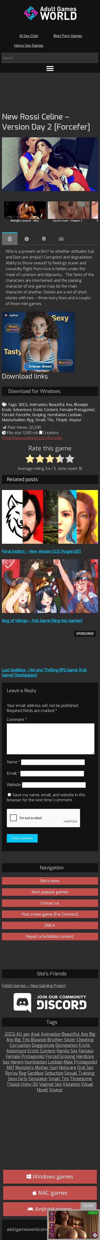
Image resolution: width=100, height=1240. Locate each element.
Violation (71, 1084)
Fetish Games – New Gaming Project (34, 985)
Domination (66, 1045)
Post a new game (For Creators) (50, 914)
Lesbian (75, 414)
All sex (23, 1034)
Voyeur (75, 419)
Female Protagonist (77, 409)
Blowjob (81, 404)
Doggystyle (43, 1045)
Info (26, 239)
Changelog (44, 239)
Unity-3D (29, 1084)
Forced (8, 414)
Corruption (20, 1045)
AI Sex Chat (28, 35)
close (88, 1206)
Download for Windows (34, 391)
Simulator (38, 1079)
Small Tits (44, 419)
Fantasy (85, 1051)
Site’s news (50, 880)
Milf (10, 1068)
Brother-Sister (61, 1040)
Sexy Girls (17, 1079)
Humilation (57, 414)
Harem (17, 1062)
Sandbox (35, 1073)
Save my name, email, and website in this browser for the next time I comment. (46, 797)
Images (61, 239)
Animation (38, 404)
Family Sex (67, 1051)
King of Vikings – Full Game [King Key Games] (42, 620)
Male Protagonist (80, 1062)
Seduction (54, 1073)
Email (13, 773)
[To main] (50, 13)
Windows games (52, 1176)
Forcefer (23, 414)
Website (14, 784)
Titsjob (61, 419)
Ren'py (11, 1073)
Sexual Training (79, 1073)
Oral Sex (85, 1068)
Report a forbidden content (50, 936)
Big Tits (22, 1040)
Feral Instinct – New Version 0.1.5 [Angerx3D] (41, 551)
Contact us (50, 903)
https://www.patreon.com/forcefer (32, 437)
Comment (17, 719)
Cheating (85, 1040)
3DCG (23, 404)
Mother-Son (46, 1068)
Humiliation (36, 1062)
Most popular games (50, 892)
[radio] (29, 459)
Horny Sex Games (28, 45)
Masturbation (13, 419)
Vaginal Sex (50, 1084)
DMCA (50, 925)
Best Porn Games (68, 35)
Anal (35, 1034)
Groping (39, 414)
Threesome (81, 1079)
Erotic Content (45, 409)
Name (13, 762)
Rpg (30, 419)
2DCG (10, 1034)
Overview (9, 238)
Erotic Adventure (17, 409)
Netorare (67, 1068)
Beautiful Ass (60, 404)
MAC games (52, 1192)
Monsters (24, 1068)
